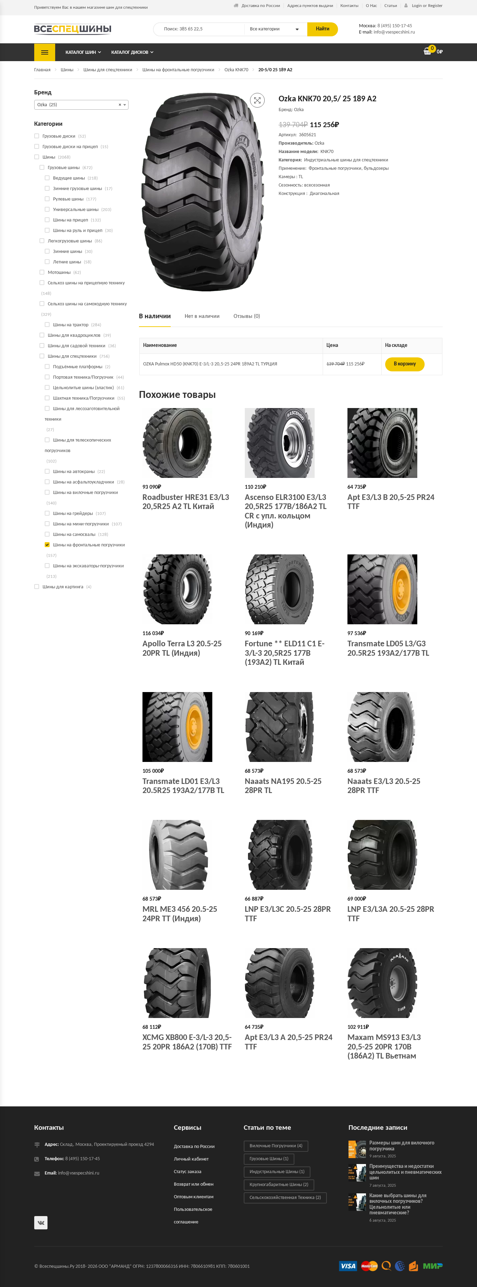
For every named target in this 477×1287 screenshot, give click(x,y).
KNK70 (327, 151)
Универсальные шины (75, 209)
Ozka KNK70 (236, 70)
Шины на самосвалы (74, 534)
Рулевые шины (68, 199)
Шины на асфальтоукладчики (83, 482)
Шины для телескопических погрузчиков (78, 445)
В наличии (155, 316)
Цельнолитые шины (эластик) (83, 388)
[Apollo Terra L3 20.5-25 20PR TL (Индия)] (188, 589)
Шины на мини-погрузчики (81, 524)
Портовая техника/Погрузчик (83, 377)
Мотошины (59, 272)
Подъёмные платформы (77, 367)
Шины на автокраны (74, 471)
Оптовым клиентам (193, 1197)
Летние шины (67, 262)
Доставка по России (261, 5)
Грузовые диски (59, 136)
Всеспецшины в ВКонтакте (40, 1222)
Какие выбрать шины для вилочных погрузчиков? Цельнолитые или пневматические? (397, 1204)
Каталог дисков (129, 52)
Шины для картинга (63, 587)
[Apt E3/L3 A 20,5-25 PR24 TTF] (291, 983)
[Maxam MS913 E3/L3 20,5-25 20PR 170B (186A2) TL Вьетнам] (393, 983)
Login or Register (427, 5)
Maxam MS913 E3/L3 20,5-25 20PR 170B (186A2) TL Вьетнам (384, 1047)
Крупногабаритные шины (279, 1184)
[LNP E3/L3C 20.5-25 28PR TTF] (291, 855)
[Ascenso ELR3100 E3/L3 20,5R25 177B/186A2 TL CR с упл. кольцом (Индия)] (291, 443)
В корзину (405, 364)
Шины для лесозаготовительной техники (82, 414)
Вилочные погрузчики (276, 1146)
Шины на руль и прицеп (77, 230)
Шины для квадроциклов (74, 335)
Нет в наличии (202, 316)
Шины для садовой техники (76, 346)
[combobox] (81, 105)
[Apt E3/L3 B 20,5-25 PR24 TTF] (393, 443)
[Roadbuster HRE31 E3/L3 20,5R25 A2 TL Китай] (188, 443)
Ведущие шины (69, 178)
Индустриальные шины (277, 1172)
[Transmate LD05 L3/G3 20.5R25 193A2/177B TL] (393, 589)
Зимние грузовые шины (77, 188)
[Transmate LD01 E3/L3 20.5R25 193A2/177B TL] (188, 727)
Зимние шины (67, 251)
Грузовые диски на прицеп (70, 147)
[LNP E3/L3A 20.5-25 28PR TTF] (393, 855)
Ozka (319, 143)
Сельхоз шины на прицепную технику (86, 283)
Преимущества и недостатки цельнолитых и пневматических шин (405, 1172)
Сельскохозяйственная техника (285, 1197)
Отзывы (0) (247, 316)
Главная (42, 70)
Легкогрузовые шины (70, 241)
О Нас (371, 5)
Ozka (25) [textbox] (79, 105)
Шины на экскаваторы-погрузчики (88, 566)
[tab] (158, 319)
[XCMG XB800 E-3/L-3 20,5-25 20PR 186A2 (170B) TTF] (188, 983)
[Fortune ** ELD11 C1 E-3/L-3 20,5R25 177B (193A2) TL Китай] (291, 589)
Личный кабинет (191, 1159)
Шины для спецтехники (107, 70)
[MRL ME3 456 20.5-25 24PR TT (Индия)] (188, 855)
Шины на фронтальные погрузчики (178, 70)
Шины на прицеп (70, 220)
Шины (67, 70)
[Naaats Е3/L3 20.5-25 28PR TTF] (393, 727)
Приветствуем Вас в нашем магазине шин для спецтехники (91, 7)
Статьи (390, 5)
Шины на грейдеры (73, 513)
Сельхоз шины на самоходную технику (87, 304)
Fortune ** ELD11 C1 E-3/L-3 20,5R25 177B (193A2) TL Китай (284, 653)
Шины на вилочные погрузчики (85, 492)
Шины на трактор (70, 325)
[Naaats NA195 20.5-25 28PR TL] (291, 727)
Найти (322, 29)
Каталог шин (81, 52)
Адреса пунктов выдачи (310, 5)
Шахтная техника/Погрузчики (84, 398)
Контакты (349, 5)
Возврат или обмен (193, 1184)
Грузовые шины (64, 167)
